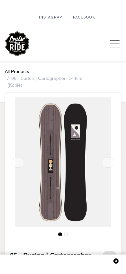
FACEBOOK (84, 17)
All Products (17, 71)
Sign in (63, 264)
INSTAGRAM (51, 17)
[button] (14, 264)
